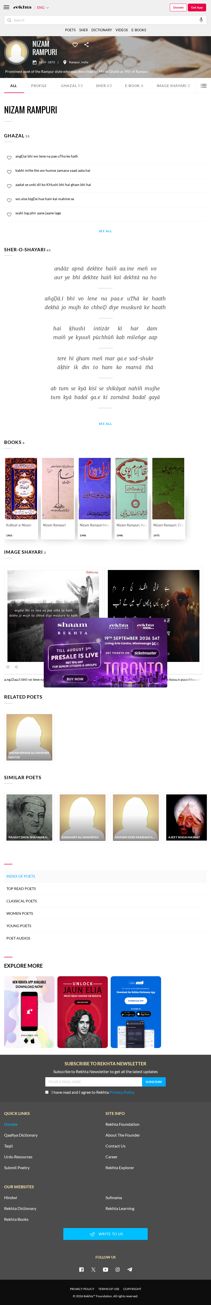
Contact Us (116, 1146)
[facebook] (81, 1269)
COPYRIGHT (132, 1289)
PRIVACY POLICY (82, 1289)
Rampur (74, 62)
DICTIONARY (101, 30)
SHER (83, 30)
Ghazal (72, 85)
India (84, 62)
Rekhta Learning (120, 1208)
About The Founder (123, 1135)
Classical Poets (21, 901)
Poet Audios (18, 938)
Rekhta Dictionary (20, 1208)
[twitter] (93, 1269)
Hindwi (10, 1197)
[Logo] (22, 8)
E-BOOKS (138, 30)
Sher (104, 85)
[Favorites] (75, 44)
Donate (178, 7)
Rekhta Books (16, 1219)
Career (112, 1157)
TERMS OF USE (108, 1289)
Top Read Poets (21, 888)
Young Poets (18, 926)
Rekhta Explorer (120, 1168)
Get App (197, 7)
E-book (134, 85)
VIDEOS (122, 30)
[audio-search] (201, 19)
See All (105, 231)
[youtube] (105, 1269)
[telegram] (130, 1269)
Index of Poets (20, 876)
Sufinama (114, 1197)
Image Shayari (173, 85)
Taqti (8, 1146)
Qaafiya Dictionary (21, 1135)
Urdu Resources (18, 1157)
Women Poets (19, 913)
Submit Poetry (17, 1168)
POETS (70, 30)
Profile (39, 85)
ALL (13, 85)
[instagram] (117, 1269)
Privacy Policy (122, 1092)
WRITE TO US (111, 1234)
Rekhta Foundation (122, 1124)
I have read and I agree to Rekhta (92, 1092)
